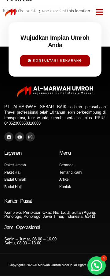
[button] (99, 12)
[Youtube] (19, 136)
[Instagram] (30, 136)
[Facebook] (8, 136)
